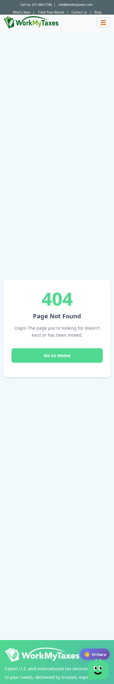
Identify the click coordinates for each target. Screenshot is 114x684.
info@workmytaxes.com (75, 4)
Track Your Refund (51, 12)
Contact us (79, 12)
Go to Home (57, 355)
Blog (98, 12)
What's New (21, 12)
